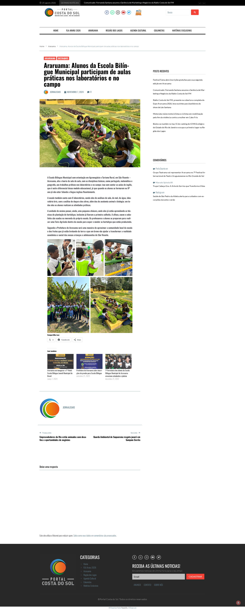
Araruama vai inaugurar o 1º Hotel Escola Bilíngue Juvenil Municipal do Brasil (59, 373)
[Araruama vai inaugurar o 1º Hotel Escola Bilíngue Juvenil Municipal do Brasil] (60, 361)
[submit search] (195, 12)
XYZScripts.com (132, 608)
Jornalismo (55, 92)
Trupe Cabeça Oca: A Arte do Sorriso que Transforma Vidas (179, 186)
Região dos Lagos (90, 575)
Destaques (63, 58)
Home (42, 46)
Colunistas (87, 582)
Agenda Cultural (90, 578)
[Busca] (178, 12)
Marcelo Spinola (163, 182)
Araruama (52, 46)
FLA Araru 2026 (90, 567)
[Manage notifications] (238, 603)
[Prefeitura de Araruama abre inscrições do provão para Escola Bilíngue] (89, 361)
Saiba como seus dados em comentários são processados (94, 535)
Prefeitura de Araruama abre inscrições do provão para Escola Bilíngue (89, 372)
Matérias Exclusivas (91, 585)
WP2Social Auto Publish (115, 608)
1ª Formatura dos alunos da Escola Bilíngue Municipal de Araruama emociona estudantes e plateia (117, 373)
